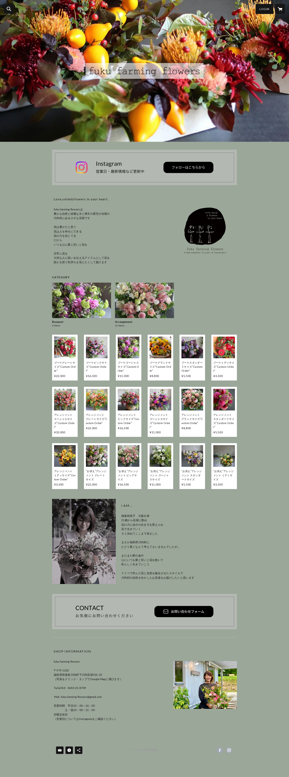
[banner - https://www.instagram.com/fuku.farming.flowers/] (144, 167)
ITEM (67, 8)
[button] (264, 9)
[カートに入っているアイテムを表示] (280, 9)
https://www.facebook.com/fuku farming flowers (220, 750)
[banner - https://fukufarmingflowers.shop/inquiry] (144, 611)
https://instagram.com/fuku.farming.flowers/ (229, 750)
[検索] (9, 9)
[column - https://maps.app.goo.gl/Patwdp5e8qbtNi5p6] (205, 685)
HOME (31, 8)
